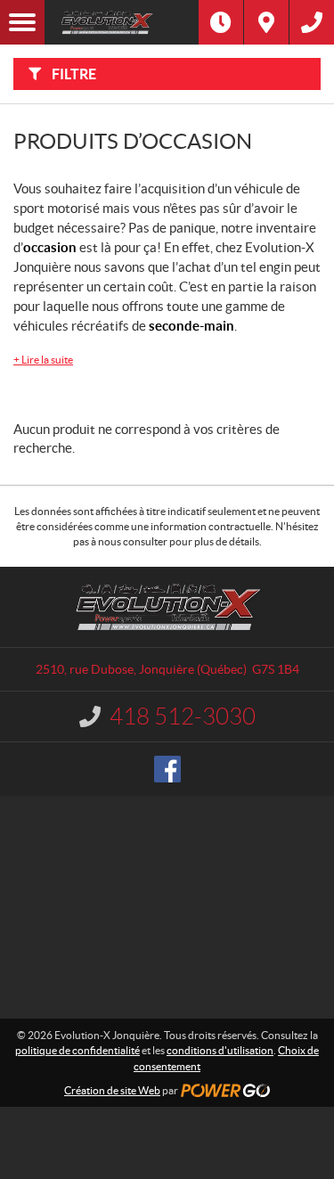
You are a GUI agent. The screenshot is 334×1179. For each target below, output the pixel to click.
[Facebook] (167, 769)
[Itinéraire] (266, 22)
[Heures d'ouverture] (221, 22)
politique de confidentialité (77, 1050)
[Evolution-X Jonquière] (122, 22)
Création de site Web (112, 1090)
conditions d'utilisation (220, 1050)
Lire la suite (43, 359)
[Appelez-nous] (311, 22)
